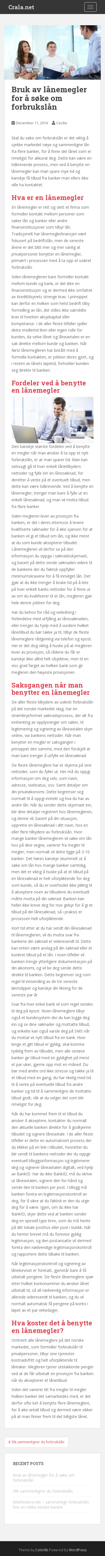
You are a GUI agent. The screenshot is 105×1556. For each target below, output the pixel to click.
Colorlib (41, 1550)
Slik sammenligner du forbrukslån (43, 1491)
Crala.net (21, 7)
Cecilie (61, 122)
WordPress (78, 1550)
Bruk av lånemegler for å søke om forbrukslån (44, 1477)
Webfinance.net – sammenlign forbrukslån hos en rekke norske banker (51, 1504)
